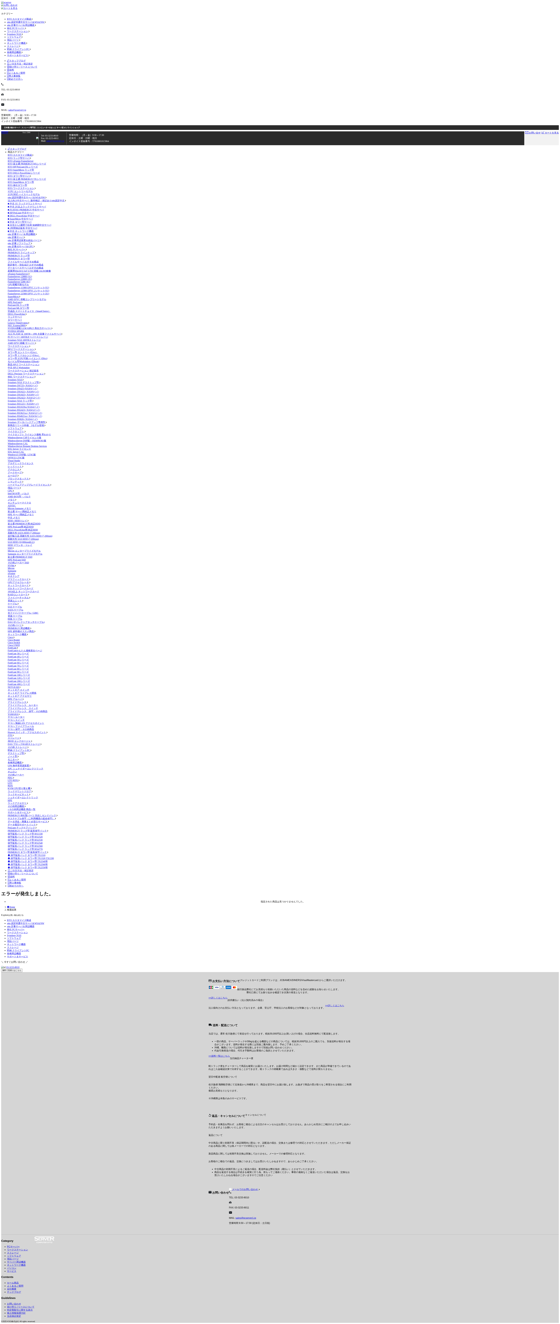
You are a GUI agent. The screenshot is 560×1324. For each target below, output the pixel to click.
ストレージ (13, 46)
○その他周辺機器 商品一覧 (21, 809)
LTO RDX (13, 780)
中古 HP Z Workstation (19, 367)
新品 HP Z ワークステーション (24, 364)
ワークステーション (18, 31)
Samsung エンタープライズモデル (25, 554)
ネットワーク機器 (16, 43)
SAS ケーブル (15, 607)
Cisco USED (14, 645)
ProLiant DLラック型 (18, 305)
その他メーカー (16, 775)
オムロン (12, 771)
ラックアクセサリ (17, 803)
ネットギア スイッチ (18, 690)
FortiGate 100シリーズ (19, 675)
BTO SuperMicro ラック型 (21, 170)
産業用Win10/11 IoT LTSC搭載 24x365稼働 (29, 271)
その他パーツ (15, 625)
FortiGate (12, 648)
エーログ (13, 475)
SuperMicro (13, 296)
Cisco (11, 637)
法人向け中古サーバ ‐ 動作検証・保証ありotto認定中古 (36, 200)
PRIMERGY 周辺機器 (19, 628)
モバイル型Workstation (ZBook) (23, 361)
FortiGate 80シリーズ (18, 669)
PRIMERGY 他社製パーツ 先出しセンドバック (32, 815)
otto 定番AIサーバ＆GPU (21, 246)
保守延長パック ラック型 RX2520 (25, 837)
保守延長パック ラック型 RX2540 (25, 843)
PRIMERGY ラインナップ (21, 252)
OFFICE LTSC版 (16, 457)
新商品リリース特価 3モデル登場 (26, 425)
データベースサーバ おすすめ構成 (25, 268)
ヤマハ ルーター (16, 717)
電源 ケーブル (15, 616)
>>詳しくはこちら (218, 998)
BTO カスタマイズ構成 (19, 19)
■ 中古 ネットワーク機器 (21, 231)
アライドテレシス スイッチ (23, 708)
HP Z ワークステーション (21, 349)
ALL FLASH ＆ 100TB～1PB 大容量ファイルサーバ (34, 334)
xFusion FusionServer (18, 274)
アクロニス (14, 469)
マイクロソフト (16, 431)
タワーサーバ (15, 320)
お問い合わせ (14, 1304)
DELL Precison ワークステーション (26, 373)
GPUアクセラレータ (18, 582)
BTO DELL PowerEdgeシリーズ (24, 173)
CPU (10, 491)
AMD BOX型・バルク (19, 496)
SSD (10, 548)
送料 (11, 70)
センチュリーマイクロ (19, 502)
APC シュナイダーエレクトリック (25, 768)
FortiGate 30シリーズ (18, 653)
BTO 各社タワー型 (17, 185)
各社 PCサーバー (16, 28)
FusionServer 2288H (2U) (20, 279)
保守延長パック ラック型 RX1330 (25, 834)
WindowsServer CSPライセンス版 (24, 437)
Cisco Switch (14, 642)
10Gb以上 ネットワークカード (23, 591)
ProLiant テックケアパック (22, 827)
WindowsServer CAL (18, 443)
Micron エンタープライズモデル (24, 551)
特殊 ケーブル (15, 619)
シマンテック (15, 482)
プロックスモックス (18, 478)
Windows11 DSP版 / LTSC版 (22, 454)
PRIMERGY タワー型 (19, 258)
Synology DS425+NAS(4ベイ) (22, 388)
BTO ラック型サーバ (19, 158)
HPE (10, 800)
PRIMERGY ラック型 (19, 255)
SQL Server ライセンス (19, 449)
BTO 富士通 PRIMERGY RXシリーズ (27, 164)
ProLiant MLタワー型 (18, 308)
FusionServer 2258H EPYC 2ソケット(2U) (28, 293)
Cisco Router (14, 640)
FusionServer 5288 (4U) (19, 281)
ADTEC (12, 505)
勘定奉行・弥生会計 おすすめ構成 (25, 265)
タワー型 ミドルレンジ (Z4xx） (24, 355)
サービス (11, 1271)
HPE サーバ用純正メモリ (21, 514)
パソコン (11, 1268)
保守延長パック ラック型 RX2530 (25, 840)
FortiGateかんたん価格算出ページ (25, 650)
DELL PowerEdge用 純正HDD (23, 530)
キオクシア (13, 576)
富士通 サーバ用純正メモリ (22, 511)
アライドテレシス (17, 702)
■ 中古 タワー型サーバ (19, 222)
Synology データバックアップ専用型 (27, 422)
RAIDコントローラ (18, 594)
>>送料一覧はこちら (219, 1056)
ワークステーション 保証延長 (23, 370)
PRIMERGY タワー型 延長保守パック (27, 852)
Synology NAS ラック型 (20, 401)
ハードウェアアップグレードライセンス (29, 485)
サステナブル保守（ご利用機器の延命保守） (31, 818)
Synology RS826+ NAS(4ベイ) (23, 419)
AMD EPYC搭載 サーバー (21, 343)
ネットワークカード (18, 585)
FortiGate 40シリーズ (18, 656)
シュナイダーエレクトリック (23, 797)
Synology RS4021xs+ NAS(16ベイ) (25, 416)
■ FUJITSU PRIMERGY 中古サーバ (26, 209)
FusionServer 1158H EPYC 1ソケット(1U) (28, 287)
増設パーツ (13, 40)
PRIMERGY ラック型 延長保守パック (27, 831)
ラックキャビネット (18, 794)
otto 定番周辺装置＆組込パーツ (24, 240)
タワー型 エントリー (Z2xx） (23, 352)
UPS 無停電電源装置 (19, 765)
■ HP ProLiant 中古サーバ (21, 213)
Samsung (12, 571)
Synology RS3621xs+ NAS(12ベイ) (25, 413)
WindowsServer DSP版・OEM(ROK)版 (27, 440)
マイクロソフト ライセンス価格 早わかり (29, 434)
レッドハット (15, 466)
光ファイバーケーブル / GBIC (23, 613)
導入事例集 (14, 76)
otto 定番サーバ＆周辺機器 (21, 25)
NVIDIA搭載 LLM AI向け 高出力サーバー (29, 328)
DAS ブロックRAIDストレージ (24, 744)
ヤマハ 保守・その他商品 (21, 729)
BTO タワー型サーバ (19, 176)
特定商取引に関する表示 (20, 1310)
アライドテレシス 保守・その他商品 (27, 711)
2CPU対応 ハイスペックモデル (24, 194)
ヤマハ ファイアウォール (21, 726)
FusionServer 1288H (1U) (20, 276)
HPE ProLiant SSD (17, 560)
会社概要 (11, 1289)
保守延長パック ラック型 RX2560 (25, 846)
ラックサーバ (15, 317)
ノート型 (13, 756)
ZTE (10, 735)
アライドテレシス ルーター (23, 705)
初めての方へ (16, 79)
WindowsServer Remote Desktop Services (27, 446)
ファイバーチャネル (18, 597)
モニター (13, 759)
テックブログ (14, 1292)
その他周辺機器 (16, 806)
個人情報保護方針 (16, 1313)
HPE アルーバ (15, 699)
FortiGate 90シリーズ (18, 672)
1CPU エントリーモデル (20, 191)
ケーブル (13, 604)
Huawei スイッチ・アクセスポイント (27, 732)
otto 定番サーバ (16, 237)
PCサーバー (13, 1246)
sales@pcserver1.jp (17, 110)
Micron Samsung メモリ (19, 508)
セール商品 (13, 1283)
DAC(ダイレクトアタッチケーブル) (26, 622)
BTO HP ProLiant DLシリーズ (23, 167)
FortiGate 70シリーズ (18, 666)
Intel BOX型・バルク (18, 493)
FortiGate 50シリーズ (18, 660)
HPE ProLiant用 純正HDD (21, 527)
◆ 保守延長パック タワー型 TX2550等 (28, 867)
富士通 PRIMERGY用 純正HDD (24, 523)
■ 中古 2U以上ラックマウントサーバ (27, 206)
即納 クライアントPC (18, 49)
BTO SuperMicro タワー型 (21, 182)
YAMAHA (13, 714)
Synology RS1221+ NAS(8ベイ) (23, 404)
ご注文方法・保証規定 (21, 64)
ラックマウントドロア (20, 791)
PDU (10, 777)
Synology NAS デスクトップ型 (24, 382)
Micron (11, 568)
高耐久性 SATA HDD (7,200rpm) (24, 533)
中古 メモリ (14, 517)
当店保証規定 (14, 1316)
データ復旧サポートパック (22, 824)
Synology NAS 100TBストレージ (24, 340)
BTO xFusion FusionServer (20, 161)
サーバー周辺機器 (16, 1262)
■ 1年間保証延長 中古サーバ (22, 228)
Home (12, 907)
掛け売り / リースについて (20, 1307)
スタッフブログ (17, 60)
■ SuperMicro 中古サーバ (20, 219)
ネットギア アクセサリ (20, 696)
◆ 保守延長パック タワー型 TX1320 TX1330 (31, 858)
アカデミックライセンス (20, 463)
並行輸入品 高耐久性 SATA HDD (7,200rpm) (30, 536)
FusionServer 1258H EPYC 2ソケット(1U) (28, 290)
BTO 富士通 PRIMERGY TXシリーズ (27, 179)
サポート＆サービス (18, 55)
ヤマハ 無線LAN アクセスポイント (26, 723)
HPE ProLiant (14, 302)
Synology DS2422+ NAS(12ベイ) (24, 398)
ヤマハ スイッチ (16, 720)
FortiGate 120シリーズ (19, 678)
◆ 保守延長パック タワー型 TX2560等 (28, 864)
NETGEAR (14, 687)
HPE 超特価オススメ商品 (21, 631)
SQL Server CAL (16, 452)
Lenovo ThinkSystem (18, 323)
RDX (10, 785)
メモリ (11, 499)
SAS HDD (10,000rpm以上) (21, 542)
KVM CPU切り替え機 (19, 788)
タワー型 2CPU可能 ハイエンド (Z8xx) (27, 358)
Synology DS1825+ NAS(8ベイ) (23, 394)
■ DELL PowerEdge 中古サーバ (23, 216)
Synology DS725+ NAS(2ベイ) (23, 385)
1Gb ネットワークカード (20, 588)
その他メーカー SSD (18, 562)
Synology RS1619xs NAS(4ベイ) (24, 407)
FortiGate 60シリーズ (18, 663)
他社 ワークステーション (21, 377)
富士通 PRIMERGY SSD (20, 557)
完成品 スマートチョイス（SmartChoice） (29, 311)
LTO (10, 783)
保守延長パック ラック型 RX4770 (25, 849)
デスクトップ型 (16, 753)
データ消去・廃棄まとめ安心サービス (28, 821)
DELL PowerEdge (17, 314)
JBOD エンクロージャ (19, 741)
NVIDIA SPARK (16, 331)
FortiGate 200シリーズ (19, 681)
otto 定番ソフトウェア (19, 243)
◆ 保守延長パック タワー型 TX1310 (26, 855)
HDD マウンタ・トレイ (20, 545)
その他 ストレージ (18, 747)
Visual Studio (14, 460)
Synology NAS (14, 34)
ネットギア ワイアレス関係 (22, 693)
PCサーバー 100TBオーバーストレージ (28, 337)
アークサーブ (15, 472)
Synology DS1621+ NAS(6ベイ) (23, 391)
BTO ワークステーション (21, 188)
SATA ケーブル (15, 610)
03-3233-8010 (12, 967)
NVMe (11, 565)
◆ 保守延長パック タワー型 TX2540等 (28, 861)
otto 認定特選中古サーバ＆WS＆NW (26, 22)
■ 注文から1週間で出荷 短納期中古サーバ (29, 225)
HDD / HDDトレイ (18, 520)
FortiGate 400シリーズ (19, 684)
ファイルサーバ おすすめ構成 (23, 262)
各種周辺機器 (14, 52)
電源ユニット (15, 600)
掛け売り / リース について (23, 67)
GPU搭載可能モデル (18, 284)
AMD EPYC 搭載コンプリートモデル (27, 299)
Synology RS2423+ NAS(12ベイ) (24, 410)
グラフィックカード (18, 579)
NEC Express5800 (17, 325)
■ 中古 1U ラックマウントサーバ (25, 203)
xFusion (11, 573)
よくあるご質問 (17, 73)
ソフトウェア (14, 37)
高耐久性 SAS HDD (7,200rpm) (23, 539)
